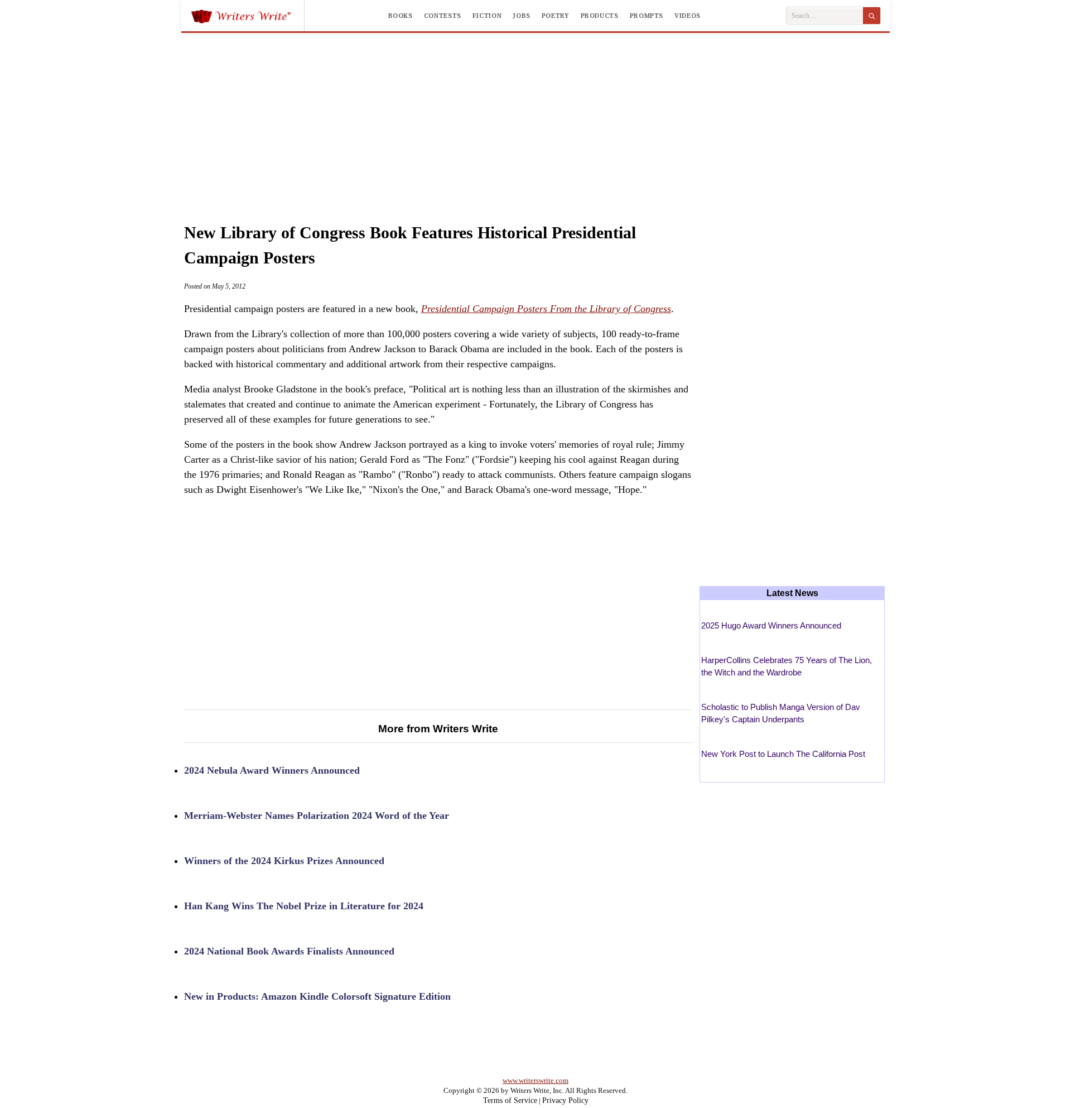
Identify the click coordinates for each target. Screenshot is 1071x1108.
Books (400, 15)
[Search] (871, 15)
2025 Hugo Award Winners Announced (771, 625)
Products (600, 15)
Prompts (646, 15)
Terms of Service (510, 1100)
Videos (687, 15)
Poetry (556, 15)
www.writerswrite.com (535, 1080)
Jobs (521, 15)
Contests (442, 15)
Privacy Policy (565, 1100)
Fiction (486, 15)
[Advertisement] (535, 117)
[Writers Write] (247, 15)
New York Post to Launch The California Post (783, 754)
